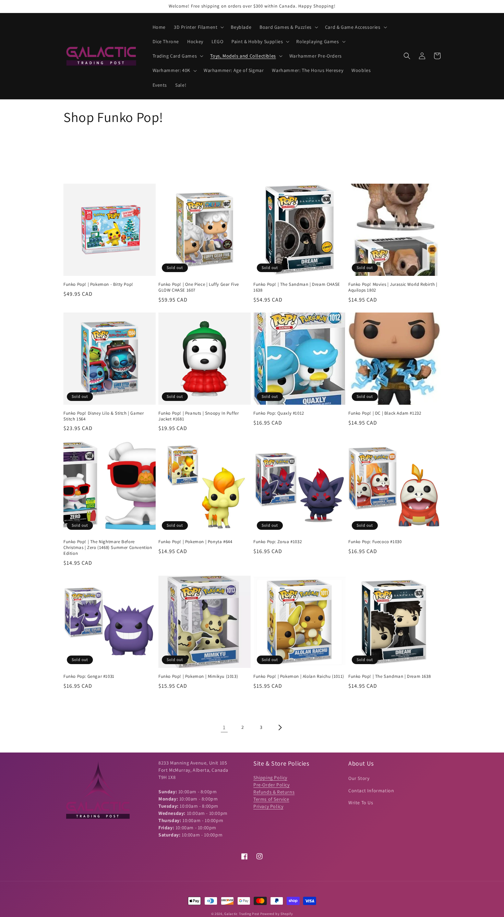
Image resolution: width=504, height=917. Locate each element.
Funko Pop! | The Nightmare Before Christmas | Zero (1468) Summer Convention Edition (107, 547)
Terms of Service (271, 799)
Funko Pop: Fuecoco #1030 (374, 542)
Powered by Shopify (276, 914)
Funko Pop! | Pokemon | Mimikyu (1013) (198, 676)
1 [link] (224, 727)
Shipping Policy (270, 777)
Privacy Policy (268, 806)
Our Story (358, 778)
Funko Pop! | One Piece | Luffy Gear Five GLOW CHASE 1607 (198, 287)
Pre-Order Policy (271, 785)
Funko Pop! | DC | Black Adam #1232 (384, 413)
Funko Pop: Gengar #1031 (89, 676)
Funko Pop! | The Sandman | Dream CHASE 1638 (296, 287)
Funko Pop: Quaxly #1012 (278, 413)
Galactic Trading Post (241, 914)
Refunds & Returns (274, 792)
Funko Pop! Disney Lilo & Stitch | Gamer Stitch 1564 (103, 416)
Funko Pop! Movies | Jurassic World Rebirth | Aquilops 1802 (392, 287)
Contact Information (371, 790)
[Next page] (279, 727)
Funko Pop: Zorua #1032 (277, 542)
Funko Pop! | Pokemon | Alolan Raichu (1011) (298, 676)
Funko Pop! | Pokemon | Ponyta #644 (195, 542)
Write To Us (360, 802)
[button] (198, 27)
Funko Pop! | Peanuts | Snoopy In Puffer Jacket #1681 (198, 416)
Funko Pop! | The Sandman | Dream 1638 (389, 676)
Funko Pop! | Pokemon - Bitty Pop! (98, 284)
